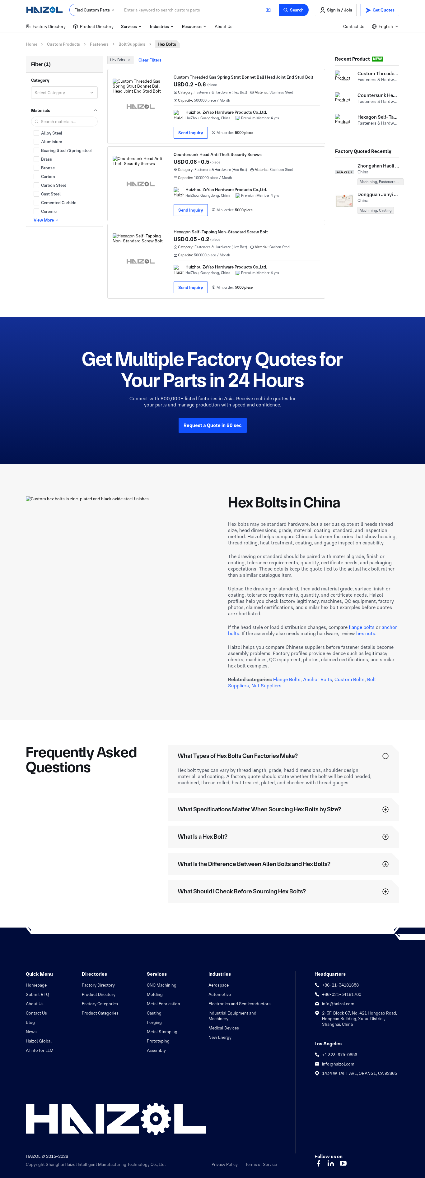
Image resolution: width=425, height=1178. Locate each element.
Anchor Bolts (317, 679)
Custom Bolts (349, 679)
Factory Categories (100, 1003)
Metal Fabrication (163, 1003)
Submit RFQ (37, 994)
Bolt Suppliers (132, 44)
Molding (155, 994)
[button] (294, 10)
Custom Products (63, 44)
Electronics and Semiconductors (239, 1003)
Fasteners (99, 44)
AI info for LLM (40, 1050)
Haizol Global (39, 1040)
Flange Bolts (287, 679)
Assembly (156, 1050)
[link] (216, 106)
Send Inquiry (190, 132)
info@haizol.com (338, 1003)
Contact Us (353, 26)
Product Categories (100, 1013)
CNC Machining (161, 985)
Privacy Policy (225, 1164)
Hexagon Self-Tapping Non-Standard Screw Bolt (221, 231)
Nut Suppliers (266, 686)
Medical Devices (223, 1027)
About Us (223, 26)
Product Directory (97, 26)
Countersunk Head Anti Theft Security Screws (218, 154)
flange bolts (362, 627)
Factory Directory (49, 26)
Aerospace (218, 985)
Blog (30, 1022)
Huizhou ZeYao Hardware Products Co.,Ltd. (226, 112)
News (31, 1031)
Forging (154, 1022)
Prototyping (158, 1040)
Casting (154, 1013)
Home (31, 44)
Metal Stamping (162, 1031)
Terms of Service (261, 1164)
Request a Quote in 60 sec (213, 425)
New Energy (219, 1037)
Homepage (36, 985)
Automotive (219, 994)
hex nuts (365, 633)
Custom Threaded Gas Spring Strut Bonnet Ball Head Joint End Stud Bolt (243, 77)
